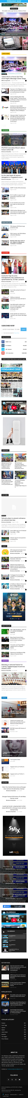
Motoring (4, 515)
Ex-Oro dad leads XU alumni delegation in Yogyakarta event (12, 176)
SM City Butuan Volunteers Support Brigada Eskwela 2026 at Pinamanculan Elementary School (20, 465)
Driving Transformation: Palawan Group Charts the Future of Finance (18, 984)
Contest (3, 684)
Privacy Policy (16, 332)
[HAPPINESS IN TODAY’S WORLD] (14, 867)
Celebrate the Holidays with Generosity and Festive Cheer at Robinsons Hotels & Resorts (17, 722)
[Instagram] (15, 1079)
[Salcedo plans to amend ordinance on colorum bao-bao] (14, 507)
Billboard (3, 273)
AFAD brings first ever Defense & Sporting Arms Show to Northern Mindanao (18, 976)
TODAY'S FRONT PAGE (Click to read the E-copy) (13, 359)
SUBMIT (23, 329)
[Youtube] (19, 1079)
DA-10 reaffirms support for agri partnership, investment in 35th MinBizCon (17, 196)
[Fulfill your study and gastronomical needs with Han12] (5, 299)
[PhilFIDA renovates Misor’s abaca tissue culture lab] (14, 139)
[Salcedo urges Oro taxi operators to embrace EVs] (5, 539)
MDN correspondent (5, 80)
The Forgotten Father (15, 759)
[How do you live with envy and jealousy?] (14, 895)
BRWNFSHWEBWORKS (6, 1091)
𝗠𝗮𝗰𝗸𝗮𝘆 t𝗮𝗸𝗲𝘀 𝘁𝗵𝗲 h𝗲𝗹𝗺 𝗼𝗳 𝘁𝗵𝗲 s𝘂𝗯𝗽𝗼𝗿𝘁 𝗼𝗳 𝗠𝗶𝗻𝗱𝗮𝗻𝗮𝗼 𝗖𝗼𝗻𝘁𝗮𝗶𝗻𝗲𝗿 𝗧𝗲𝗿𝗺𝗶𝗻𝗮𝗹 (17, 242)
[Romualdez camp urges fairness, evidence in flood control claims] (5, 996)
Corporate (4, 461)
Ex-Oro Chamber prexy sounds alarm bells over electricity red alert (17, 204)
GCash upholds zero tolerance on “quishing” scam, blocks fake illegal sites (18, 315)
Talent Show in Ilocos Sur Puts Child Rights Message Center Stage (13, 77)
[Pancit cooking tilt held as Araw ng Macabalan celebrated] (5, 559)
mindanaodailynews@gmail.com (15, 1069)
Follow (25, 345)
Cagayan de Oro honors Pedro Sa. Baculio (13, 752)
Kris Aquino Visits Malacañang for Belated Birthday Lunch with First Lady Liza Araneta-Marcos (18, 1003)
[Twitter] (12, 1079)
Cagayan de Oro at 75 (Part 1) (17, 774)
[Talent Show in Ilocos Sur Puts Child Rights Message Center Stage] (14, 24)
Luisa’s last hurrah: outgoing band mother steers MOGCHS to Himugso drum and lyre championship (14, 808)
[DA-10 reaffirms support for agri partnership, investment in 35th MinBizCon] (5, 197)
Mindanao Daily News (6, 151)
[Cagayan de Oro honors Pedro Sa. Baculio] (14, 748)
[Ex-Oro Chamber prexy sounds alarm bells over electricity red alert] (5, 204)
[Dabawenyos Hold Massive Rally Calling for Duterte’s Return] (5, 654)
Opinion (14, 864)
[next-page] (5, 126)
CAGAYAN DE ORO (5, 172)
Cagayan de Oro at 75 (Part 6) (17, 766)
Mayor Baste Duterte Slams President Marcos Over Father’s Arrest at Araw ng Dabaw (17, 639)
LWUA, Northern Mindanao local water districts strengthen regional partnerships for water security (18, 212)
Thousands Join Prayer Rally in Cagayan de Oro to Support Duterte (17, 646)
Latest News (4, 26)
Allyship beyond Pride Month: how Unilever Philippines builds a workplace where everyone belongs (6, 465)
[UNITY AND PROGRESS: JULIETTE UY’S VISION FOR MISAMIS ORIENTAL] (5, 631)
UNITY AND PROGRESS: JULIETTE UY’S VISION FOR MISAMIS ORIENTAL (18, 631)
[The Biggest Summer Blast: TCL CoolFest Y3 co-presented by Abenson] (5, 577)
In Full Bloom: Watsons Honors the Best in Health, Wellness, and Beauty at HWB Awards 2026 (18, 585)
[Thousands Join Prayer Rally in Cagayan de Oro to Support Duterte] (5, 646)
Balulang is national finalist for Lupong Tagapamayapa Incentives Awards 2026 (13, 666)
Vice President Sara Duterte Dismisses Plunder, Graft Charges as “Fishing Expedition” (18, 1011)
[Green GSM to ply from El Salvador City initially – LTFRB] (5, 532)
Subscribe (24, 353)
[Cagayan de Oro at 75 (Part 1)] (5, 776)
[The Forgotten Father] (5, 761)
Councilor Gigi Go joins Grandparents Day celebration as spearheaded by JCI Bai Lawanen (12, 277)
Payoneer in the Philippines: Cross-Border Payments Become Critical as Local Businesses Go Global (18, 90)
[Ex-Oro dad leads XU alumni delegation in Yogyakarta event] (14, 167)
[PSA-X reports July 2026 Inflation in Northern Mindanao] (5, 235)
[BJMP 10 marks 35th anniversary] (5, 189)
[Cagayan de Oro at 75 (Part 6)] (5, 768)
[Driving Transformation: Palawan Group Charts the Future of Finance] (5, 984)
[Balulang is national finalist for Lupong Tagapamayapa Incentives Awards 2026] (14, 678)
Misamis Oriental (5, 145)
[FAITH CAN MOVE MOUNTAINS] (14, 881)
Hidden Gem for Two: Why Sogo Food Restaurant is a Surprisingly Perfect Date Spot (14, 713)
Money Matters (5, 230)
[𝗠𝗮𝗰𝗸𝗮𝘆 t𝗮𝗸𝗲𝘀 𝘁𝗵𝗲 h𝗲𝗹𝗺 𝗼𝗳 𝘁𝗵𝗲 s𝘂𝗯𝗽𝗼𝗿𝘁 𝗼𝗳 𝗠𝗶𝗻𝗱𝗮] (5, 242)
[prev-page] (2, 126)
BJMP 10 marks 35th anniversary (18, 187)
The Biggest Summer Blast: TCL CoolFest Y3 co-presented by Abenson (17, 576)
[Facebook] (8, 1079)
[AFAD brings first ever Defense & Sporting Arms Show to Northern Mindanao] (5, 977)
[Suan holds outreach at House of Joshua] (5, 292)
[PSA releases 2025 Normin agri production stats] (5, 228)
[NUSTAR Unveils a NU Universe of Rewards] (5, 730)
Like (26, 341)
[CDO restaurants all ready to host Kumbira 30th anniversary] (5, 552)
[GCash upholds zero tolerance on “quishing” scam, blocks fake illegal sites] (5, 315)
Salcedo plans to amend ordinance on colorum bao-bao (13, 519)
